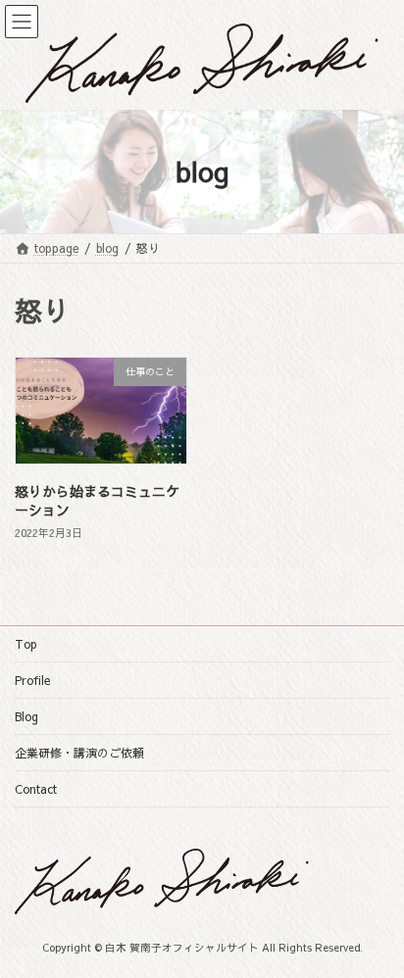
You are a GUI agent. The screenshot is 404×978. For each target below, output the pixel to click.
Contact (36, 789)
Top (26, 644)
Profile (32, 680)
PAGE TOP (375, 930)
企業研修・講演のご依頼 (79, 752)
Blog (26, 716)
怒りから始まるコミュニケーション (97, 500)
